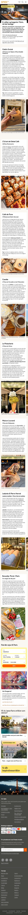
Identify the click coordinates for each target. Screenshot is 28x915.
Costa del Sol (17, 878)
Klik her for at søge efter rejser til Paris (13, 41)
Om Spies (3, 806)
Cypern (16, 873)
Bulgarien (16, 888)
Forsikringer (4, 883)
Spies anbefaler (5, 902)
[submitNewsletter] (25, 850)
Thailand (16, 895)
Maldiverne (17, 880)
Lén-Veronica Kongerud (11, 35)
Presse (2, 814)
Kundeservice (17, 806)
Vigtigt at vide (17, 808)
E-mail (2, 847)
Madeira (16, 890)
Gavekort (3, 890)
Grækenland (17, 883)
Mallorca (16, 892)
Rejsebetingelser (18, 811)
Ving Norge (18, 910)
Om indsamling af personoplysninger (10, 853)
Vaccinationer (17, 822)
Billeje (2, 888)
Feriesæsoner (4, 878)
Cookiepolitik (4, 910)
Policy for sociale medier (20, 817)
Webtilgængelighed (19, 819)
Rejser (2, 876)
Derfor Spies (4, 817)
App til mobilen (4, 863)
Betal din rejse (4, 873)
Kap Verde (16, 885)
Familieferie (4, 880)
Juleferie (3, 899)
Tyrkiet (16, 897)
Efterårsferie (4, 895)
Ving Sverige (23, 910)
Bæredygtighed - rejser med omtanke (6, 809)
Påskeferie (3, 897)
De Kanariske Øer (18, 876)
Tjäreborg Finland (9, 912)
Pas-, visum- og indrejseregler (18, 813)
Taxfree (3, 885)
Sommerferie (4, 892)
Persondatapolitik (11, 910)
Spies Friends (4, 904)
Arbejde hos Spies (5, 812)
